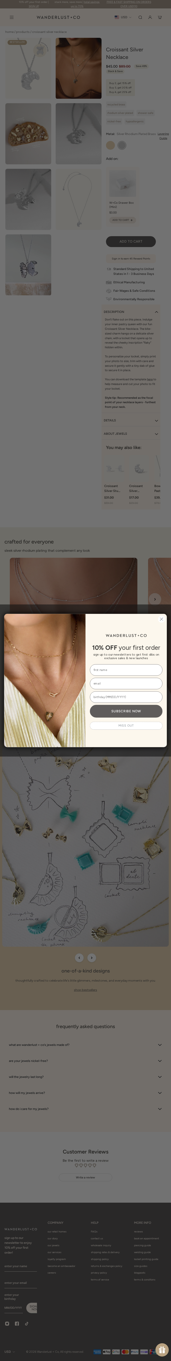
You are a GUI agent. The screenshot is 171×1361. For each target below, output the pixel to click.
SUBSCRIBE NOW (126, 711)
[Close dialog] (161, 619)
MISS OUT (126, 725)
